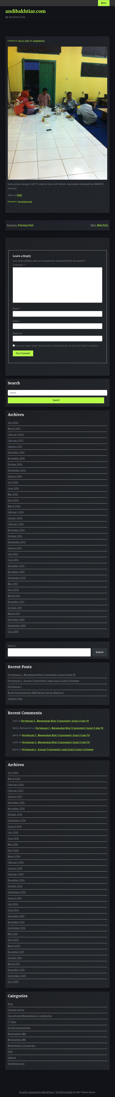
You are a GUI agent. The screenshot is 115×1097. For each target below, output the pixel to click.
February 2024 (16, 434)
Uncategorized (25, 201)
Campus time (15, 699)
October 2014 (15, 536)
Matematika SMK (17, 1040)
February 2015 (16, 524)
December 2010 (16, 620)
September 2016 (17, 470)
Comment (19, 265)
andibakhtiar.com (25, 11)
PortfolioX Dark (64, 1092)
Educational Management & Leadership (30, 1016)
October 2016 (15, 464)
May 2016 (13, 494)
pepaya (12, 1058)
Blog (10, 1004)
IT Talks (12, 1022)
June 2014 (13, 560)
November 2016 (16, 458)
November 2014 (16, 530)
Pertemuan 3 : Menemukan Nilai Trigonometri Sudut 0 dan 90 (41, 675)
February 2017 (16, 440)
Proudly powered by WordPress (36, 1092)
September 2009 (17, 626)
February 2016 (16, 512)
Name (17, 309)
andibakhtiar (39, 40)
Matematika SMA (17, 1034)
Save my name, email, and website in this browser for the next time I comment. (57, 345)
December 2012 (16, 566)
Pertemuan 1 (15, 687)
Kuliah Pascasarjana (19, 1028)
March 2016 (14, 506)
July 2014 (13, 554)
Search (11, 646)
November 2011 (16, 602)
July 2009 (13, 632)
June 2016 (13, 488)
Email (17, 321)
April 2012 (13, 590)
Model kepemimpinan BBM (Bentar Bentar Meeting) (36, 693)
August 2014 (15, 548)
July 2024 (13, 423)
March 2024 (14, 429)
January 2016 (15, 518)
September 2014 (17, 542)
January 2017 (15, 446)
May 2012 (13, 584)
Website (17, 333)
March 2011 (14, 614)
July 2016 (13, 482)
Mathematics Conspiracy (22, 1046)
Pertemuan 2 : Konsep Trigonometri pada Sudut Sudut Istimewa (43, 681)
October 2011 (15, 608)
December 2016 (16, 452)
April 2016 (13, 500)
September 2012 (17, 578)
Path (19, 195)
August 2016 (15, 476)
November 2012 (16, 572)
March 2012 (14, 596)
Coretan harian (16, 1010)
